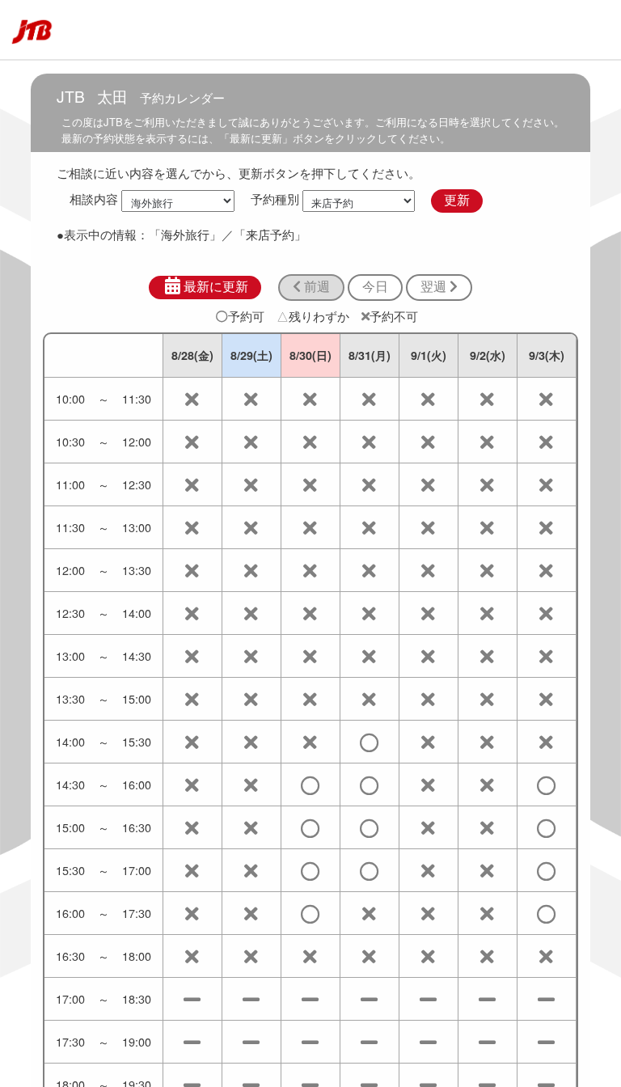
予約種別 (275, 199)
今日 (375, 287)
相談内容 (94, 199)
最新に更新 (216, 287)
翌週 (435, 287)
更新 (457, 200)
